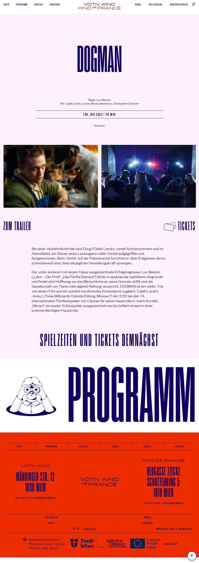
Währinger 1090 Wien (35, 482)
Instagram (73, 528)
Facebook (78, 528)
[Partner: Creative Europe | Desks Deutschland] (145, 543)
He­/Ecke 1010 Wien (163, 482)
